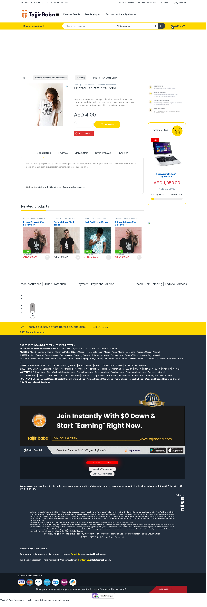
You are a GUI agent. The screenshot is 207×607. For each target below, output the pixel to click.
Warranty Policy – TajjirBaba (36, 305)
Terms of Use (117, 534)
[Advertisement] (103, 50)
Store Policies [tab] (103, 153)
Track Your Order (148, 3)
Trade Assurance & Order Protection (40, 308)
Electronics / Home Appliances (120, 14)
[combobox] (88, 26)
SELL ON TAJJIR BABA (102, 462)
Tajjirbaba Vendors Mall (102, 469)
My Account (180, 3)
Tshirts (84, 85)
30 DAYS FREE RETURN (31, 3)
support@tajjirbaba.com (93, 554)
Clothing (81, 77)
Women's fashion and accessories (51, 77)
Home (23, 77)
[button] (67, 86)
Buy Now (109, 124)
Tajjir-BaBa (99, 537)
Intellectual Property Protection (80, 534)
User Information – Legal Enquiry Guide (142, 534)
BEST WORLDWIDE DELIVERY (57, 3)
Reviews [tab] (63, 153)
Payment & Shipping (33, 295)
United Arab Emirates (102, 474)
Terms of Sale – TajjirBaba (35, 302)
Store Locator (128, 3)
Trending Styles (93, 14)
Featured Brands (71, 14)
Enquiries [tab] (123, 153)
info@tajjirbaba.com (100, 560)
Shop (166, 3)
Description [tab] (44, 153)
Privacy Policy (102, 534)
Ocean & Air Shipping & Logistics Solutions (43, 312)
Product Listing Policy (54, 534)
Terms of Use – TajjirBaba (35, 298)
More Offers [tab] (81, 153)
